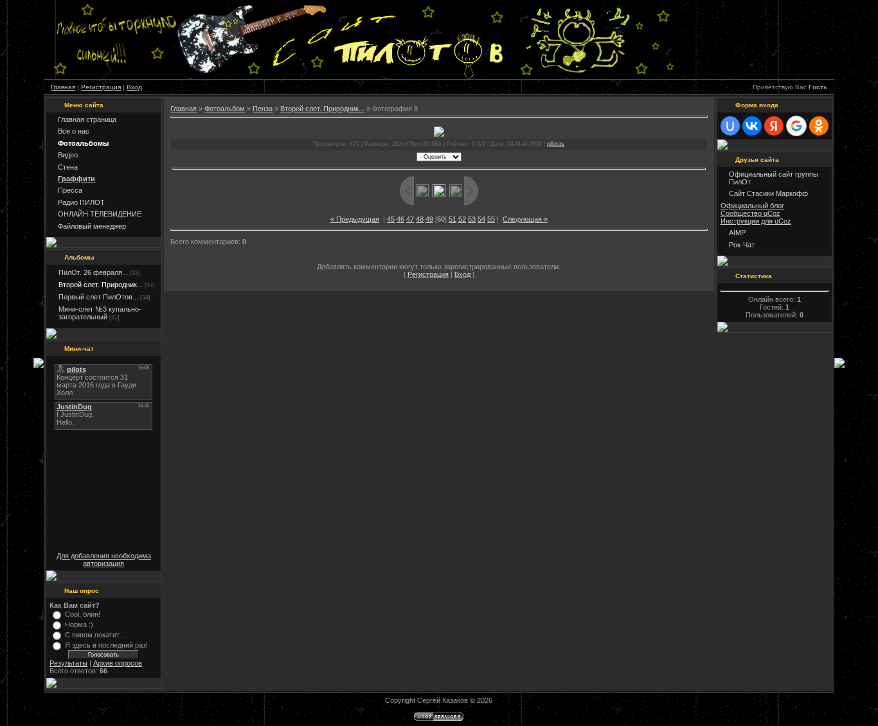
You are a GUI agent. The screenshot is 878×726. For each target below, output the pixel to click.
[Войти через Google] (796, 126)
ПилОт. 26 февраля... (93, 272)
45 (391, 219)
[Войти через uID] (730, 126)
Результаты (68, 663)
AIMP (737, 232)
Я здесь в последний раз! (106, 645)
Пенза (263, 108)
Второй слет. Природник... (100, 284)
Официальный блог (752, 205)
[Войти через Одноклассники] (819, 126)
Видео (68, 155)
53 (472, 219)
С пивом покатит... (95, 635)
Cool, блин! (82, 614)
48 (420, 219)
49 (429, 219)
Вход (134, 87)
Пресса (70, 190)
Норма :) (79, 624)
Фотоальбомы (83, 143)
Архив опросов (117, 663)
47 (410, 219)
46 (400, 219)
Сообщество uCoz (750, 213)
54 (481, 219)
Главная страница (87, 119)
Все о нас (73, 131)
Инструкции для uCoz (756, 221)
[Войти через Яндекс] (774, 126)
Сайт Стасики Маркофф (768, 193)
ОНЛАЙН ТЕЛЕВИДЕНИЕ (99, 214)
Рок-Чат (742, 245)
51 (452, 219)
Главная (63, 87)
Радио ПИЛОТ (81, 202)
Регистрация (101, 87)
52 (462, 219)
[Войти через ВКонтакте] (752, 126)
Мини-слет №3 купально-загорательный (99, 313)
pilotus (555, 144)
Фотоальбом (224, 108)
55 (491, 219)
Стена (68, 167)
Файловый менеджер (92, 226)
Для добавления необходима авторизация (104, 559)
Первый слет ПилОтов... (98, 297)
